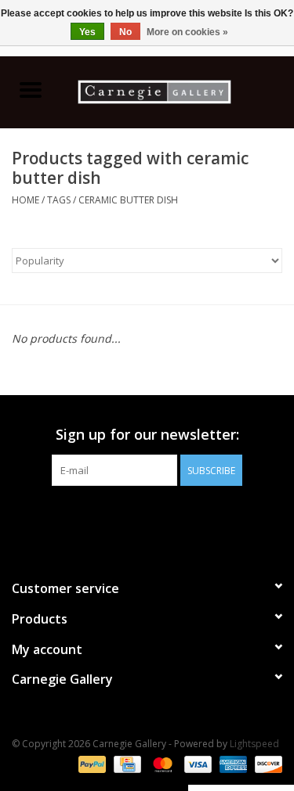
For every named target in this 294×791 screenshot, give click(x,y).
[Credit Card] (125, 763)
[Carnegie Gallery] (178, 90)
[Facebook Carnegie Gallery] (105, 517)
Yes (87, 32)
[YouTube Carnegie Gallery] (161, 517)
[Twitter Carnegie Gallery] (133, 517)
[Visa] (196, 763)
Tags (59, 200)
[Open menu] (30, 89)
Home (25, 200)
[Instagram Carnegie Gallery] (189, 517)
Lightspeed (254, 743)
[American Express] (231, 763)
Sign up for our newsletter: (147, 434)
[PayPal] (90, 763)
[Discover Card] (265, 763)
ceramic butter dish (128, 200)
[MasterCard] (161, 763)
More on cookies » (187, 32)
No (125, 32)
